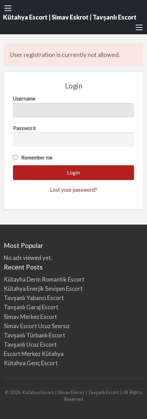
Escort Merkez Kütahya (34, 353)
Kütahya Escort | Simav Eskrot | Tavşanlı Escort (69, 17)
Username (24, 98)
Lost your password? (73, 190)
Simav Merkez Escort (30, 316)
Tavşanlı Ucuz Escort (30, 344)
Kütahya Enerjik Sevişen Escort (43, 288)
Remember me (37, 157)
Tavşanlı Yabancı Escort (34, 297)
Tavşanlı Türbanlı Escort (34, 335)
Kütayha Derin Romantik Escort (44, 279)
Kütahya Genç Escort (31, 363)
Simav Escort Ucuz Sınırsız (37, 326)
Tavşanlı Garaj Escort (31, 307)
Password (24, 128)
